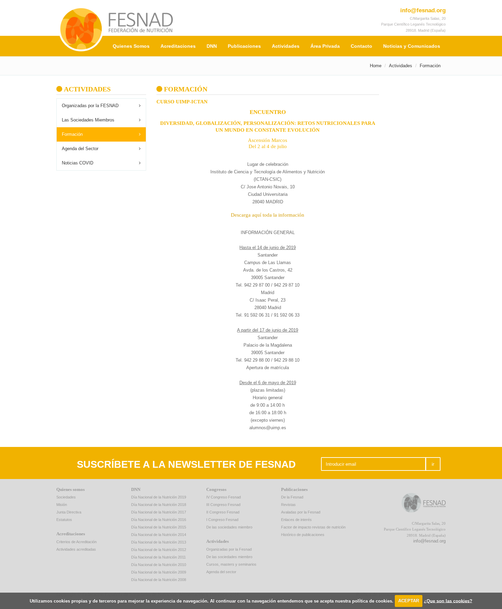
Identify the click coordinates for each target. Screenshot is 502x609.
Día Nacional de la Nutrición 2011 (158, 557)
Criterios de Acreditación (76, 542)
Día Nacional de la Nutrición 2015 (158, 527)
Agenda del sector (221, 572)
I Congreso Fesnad (222, 520)
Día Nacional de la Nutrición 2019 (158, 497)
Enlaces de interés (296, 520)
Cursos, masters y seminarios (231, 564)
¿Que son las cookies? (448, 600)
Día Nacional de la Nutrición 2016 (158, 520)
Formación (72, 134)
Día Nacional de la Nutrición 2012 (158, 550)
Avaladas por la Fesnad (300, 512)
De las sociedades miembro (229, 527)
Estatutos (64, 520)
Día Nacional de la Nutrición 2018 (158, 505)
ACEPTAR (408, 600)
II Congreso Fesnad (222, 512)
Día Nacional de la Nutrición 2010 (158, 565)
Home (375, 65)
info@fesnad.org (423, 10)
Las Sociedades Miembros (88, 119)
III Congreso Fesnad (223, 505)
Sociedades (66, 497)
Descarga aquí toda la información (267, 215)
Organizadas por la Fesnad (229, 549)
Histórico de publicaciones (302, 535)
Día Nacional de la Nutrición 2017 (158, 512)
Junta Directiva (68, 512)
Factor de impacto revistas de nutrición (313, 527)
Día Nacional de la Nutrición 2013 (158, 542)
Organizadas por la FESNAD (90, 105)
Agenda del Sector (80, 148)
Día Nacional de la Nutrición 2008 (158, 580)
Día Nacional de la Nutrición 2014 (158, 535)
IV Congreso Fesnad (223, 497)
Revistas (288, 505)
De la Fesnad (292, 497)
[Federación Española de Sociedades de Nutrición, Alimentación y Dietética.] (198, 29)
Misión (61, 505)
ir (433, 464)
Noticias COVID (77, 162)
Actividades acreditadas (76, 549)
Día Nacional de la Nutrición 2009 (158, 572)
